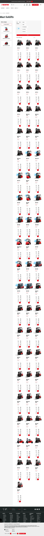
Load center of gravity (18, 58)
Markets (4, 513)
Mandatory (6, 529)
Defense (4, 521)
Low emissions (18, 28)
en (18, 509)
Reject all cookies (7, 533)
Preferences (7, 531)
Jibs (17, 521)
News (30, 522)
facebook (35, 509)
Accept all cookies (22, 533)
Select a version (29, 1)
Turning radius (18, 56)
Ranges (36, 102)
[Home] (5, 5)
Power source (27, 412)
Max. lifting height (18, 53)
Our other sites (38, 513)
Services (24, 513)
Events (31, 521)
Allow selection (14, 533)
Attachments (18, 513)
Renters (4, 522)
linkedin (39, 509)
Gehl (37, 520)
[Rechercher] (11, 5)
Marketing (13, 531)
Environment (4, 520)
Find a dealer (36, 4)
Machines (10, 513)
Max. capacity (18, 54)
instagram (37, 509)
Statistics (13, 529)
